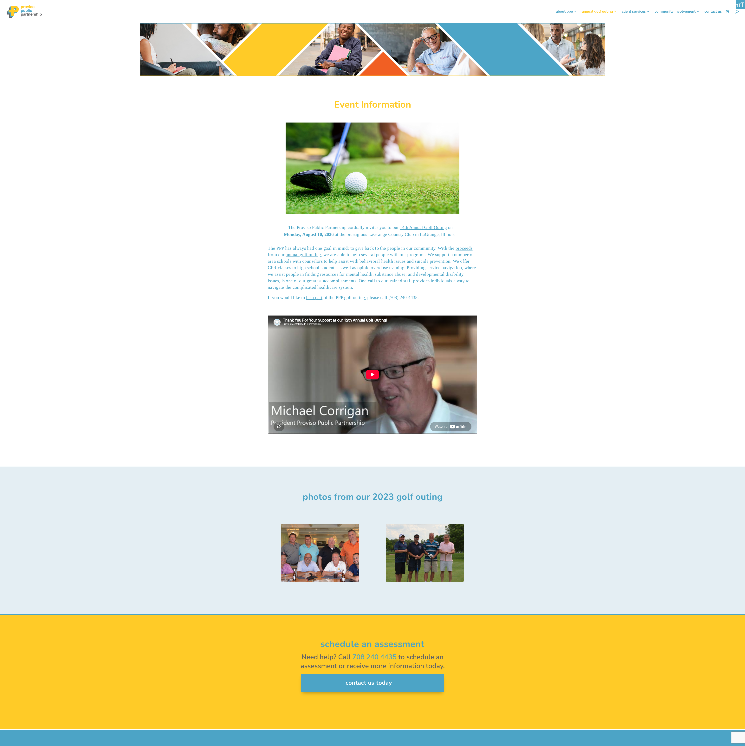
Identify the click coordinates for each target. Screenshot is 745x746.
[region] (372, 553)
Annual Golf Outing (597, 12)
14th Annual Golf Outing (423, 227)
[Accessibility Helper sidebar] (740, 4)
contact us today (369, 683)
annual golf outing (303, 254)
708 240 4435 (374, 657)
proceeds (464, 248)
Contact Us (713, 12)
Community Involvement (675, 12)
